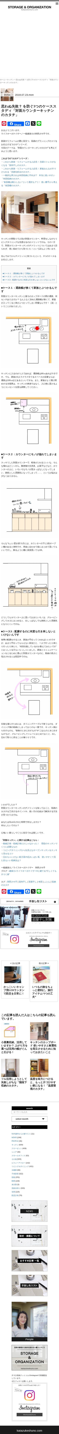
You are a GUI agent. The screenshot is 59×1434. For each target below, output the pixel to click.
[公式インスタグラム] (29, 939)
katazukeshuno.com (29, 1430)
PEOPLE (15, 1141)
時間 (13, 1181)
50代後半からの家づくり (21, 1134)
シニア (14, 1152)
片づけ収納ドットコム (29, 8)
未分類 (14, 1185)
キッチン (10, 80)
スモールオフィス (18, 1156)
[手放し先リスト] (29, 901)
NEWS (14, 1138)
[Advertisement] (29, 41)
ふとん (47, 882)
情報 (13, 1177)
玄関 (13, 1192)
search (29, 1108)
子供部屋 (15, 1174)
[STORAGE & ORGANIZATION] (29, 1358)
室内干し (23, 882)
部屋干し (33, 882)
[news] (29, 1211)
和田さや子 (12, 882)
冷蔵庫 (14, 1170)
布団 (40, 882)
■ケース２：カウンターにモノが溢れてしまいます (24, 277)
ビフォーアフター (18, 1163)
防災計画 (15, 1195)
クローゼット (17, 1148)
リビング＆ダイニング (20, 1166)
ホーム (2, 80)
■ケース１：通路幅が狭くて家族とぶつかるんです (24, 273)
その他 (14, 1159)
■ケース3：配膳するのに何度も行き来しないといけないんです (29, 280)
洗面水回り (16, 1188)
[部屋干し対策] (29, 917)
